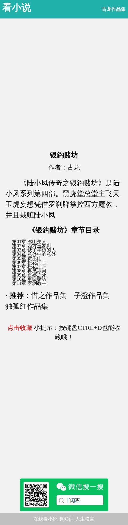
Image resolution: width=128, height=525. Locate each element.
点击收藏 (19, 327)
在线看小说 (45, 518)
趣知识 (66, 518)
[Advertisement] (64, 82)
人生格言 (84, 518)
